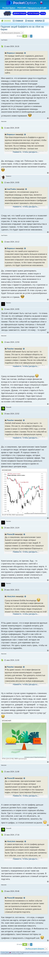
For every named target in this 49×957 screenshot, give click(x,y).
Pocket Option (5, 952)
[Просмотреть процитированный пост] (25, 53)
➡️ (39, 21)
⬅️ (29, 21)
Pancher (10, 349)
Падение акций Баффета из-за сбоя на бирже (22, 28)
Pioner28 (10, 534)
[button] (24, 36)
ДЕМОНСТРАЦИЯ (19, 13)
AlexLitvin (11, 596)
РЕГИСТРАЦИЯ (33, 13)
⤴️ (18, 21)
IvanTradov (11, 189)
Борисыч (11, 53)
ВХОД (43, 13)
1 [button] (28, 36)
